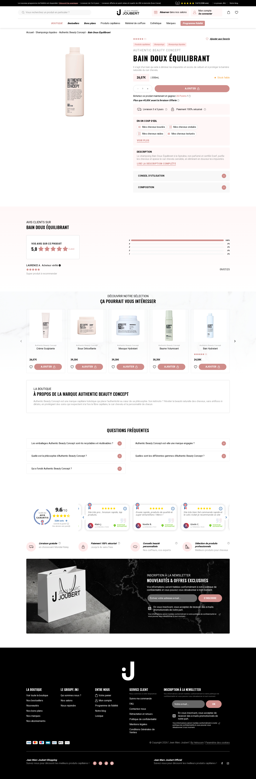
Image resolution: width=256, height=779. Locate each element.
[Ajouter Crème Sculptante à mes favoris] (31, 367)
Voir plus (143, 140)
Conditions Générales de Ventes (142, 731)
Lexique (99, 716)
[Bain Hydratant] (210, 325)
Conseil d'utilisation (151, 175)
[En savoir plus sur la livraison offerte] (178, 100)
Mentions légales (138, 724)
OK (213, 704)
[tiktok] (106, 763)
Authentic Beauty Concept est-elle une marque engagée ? (165, 443)
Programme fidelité (193, 23)
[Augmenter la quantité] (148, 89)
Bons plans (90, 23)
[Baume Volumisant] (169, 325)
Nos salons (66, 700)
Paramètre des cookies (217, 742)
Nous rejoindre (68, 705)
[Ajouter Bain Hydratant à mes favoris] (195, 367)
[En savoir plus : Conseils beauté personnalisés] (176, 543)
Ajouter (190, 88)
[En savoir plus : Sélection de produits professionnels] (228, 543)
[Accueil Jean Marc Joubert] (128, 12)
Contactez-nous (137, 709)
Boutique (56, 23)
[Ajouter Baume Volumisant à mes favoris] (154, 367)
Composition (146, 187)
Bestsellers (73, 23)
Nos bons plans (34, 711)
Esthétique (155, 23)
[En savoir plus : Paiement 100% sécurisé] (119, 543)
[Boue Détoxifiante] (87, 325)
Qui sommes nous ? (71, 695)
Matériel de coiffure (135, 23)
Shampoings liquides (46, 32)
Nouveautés (32, 705)
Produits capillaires (110, 23)
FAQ (131, 704)
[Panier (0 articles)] (228, 12)
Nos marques (33, 716)
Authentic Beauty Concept (72, 32)
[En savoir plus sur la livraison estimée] (166, 109)
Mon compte (105, 700)
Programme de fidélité (106, 705)
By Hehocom (197, 742)
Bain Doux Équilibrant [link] (99, 32)
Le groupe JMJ (220, 3)
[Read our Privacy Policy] (219, 614)
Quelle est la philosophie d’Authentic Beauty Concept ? (59, 456)
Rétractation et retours (141, 714)
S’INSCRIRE (210, 598)
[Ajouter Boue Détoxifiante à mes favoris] (72, 367)
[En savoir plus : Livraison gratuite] (59, 543)
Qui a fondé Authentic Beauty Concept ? (51, 468)
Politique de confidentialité (142, 719)
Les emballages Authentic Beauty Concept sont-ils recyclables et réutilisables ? (72, 443)
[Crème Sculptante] (45, 325)
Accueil (30, 32)
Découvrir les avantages (68, 3)
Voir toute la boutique (37, 695)
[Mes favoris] (236, 12)
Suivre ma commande (140, 698)
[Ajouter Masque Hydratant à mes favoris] (113, 367)
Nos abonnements (35, 721)
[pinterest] (112, 763)
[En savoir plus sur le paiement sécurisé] (205, 109)
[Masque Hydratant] (128, 325)
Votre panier (105, 695)
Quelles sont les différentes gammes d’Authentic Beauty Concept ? (169, 456)
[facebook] (95, 763)
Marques (171, 23)
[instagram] (100, 763)
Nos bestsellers (34, 700)
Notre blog (234, 3)
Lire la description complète (156, 163)
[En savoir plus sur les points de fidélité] (189, 96)
